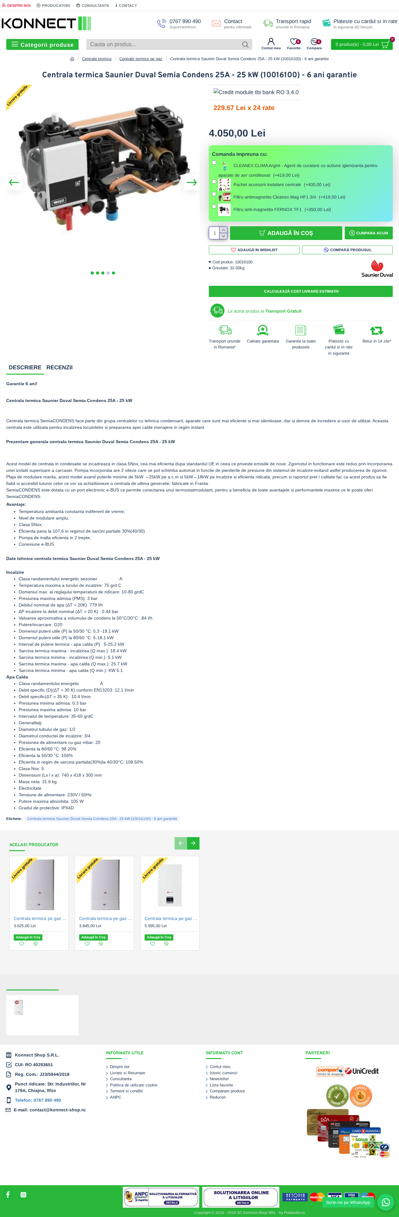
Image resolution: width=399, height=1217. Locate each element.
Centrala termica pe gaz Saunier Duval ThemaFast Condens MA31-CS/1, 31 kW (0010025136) (171, 918)
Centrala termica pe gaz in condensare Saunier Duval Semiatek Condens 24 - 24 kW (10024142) (40, 918)
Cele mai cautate (82, 984)
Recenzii (59, 367)
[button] (14, 182)
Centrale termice (97, 58)
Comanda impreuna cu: (239, 154)
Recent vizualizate (32, 984)
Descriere (25, 367)
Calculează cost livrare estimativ (301, 291)
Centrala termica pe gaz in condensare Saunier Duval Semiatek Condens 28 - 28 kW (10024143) (105, 918)
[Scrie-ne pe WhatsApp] (385, 1202)
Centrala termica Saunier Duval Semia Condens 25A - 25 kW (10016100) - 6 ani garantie (102, 819)
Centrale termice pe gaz (140, 58)
